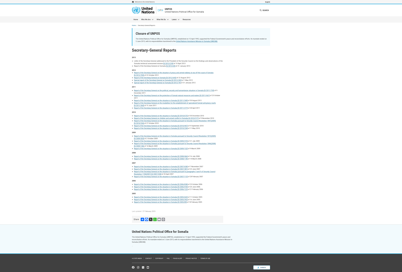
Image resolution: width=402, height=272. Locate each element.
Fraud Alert (177, 258)
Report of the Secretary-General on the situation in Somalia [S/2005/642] (161, 197)
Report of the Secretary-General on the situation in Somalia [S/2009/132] (161, 148)
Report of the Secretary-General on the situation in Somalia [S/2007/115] (161, 176)
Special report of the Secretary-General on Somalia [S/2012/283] (158, 80)
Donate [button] (263, 267)
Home (135, 19)
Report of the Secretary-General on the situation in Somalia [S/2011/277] (161, 108)
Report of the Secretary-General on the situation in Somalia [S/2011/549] (161, 100)
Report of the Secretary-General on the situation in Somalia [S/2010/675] (161, 116)
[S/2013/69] (170, 66)
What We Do (160, 19)
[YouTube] (148, 267)
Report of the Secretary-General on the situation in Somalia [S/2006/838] (161, 184)
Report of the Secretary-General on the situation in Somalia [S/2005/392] (161, 199)
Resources (187, 19)
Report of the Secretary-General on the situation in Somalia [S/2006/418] (161, 187)
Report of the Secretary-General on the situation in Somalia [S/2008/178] (161, 159)
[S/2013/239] (168, 63)
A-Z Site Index (137, 258)
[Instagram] (138, 267)
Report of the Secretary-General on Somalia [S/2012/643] (155, 78)
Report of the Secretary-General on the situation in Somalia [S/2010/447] (161, 126)
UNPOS (168, 9)
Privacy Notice (191, 258)
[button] (264, 10)
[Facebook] (133, 267)
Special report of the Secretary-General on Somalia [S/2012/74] (157, 83)
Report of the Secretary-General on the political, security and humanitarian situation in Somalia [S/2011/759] (174, 90)
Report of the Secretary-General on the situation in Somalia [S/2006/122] (161, 189)
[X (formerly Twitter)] (143, 267)
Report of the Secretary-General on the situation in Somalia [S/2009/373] (161, 141)
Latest (173, 19)
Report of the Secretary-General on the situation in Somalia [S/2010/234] (161, 128)
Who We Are (145, 19)
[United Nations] (143, 10)
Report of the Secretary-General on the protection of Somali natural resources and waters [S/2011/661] (172, 95)
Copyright (159, 258)
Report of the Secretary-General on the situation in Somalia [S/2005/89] (160, 202)
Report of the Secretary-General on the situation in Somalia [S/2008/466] (161, 156)
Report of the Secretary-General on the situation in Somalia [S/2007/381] (161, 169)
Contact (148, 258)
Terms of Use (205, 258)
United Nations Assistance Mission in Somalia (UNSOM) (196, 41)
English (267, 2)
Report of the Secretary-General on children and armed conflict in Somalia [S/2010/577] (166, 118)
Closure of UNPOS (148, 33)
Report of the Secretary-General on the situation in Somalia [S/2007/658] (161, 166)
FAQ (168, 258)
